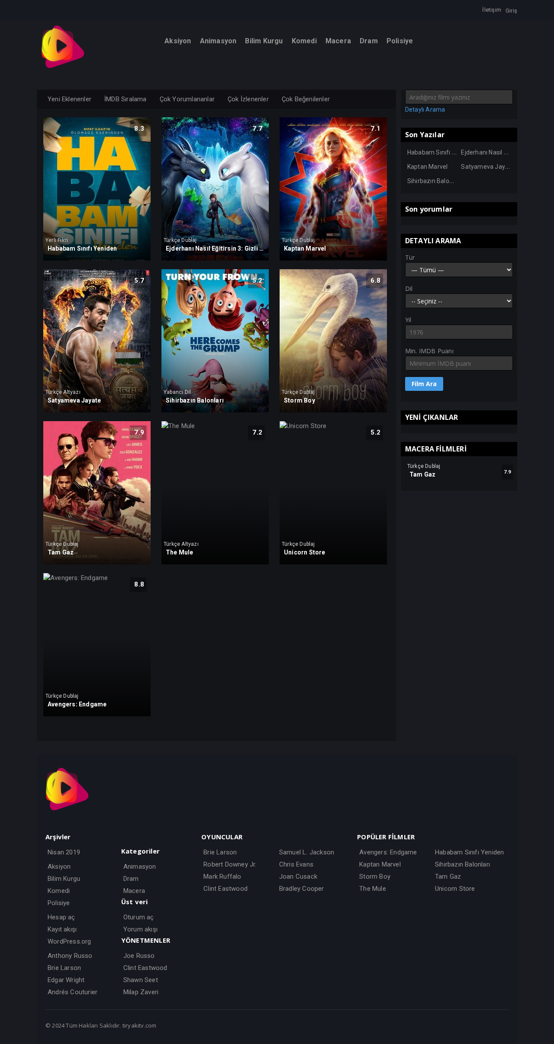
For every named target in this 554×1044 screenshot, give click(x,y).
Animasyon (139, 866)
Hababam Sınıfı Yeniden (441, 152)
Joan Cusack (298, 876)
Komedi (59, 891)
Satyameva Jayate (487, 166)
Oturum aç (138, 917)
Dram (131, 879)
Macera (134, 891)
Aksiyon (59, 866)
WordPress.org (69, 941)
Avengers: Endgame (388, 852)
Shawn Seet (140, 980)
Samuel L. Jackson (306, 852)
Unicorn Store (455, 889)
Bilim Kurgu (64, 879)
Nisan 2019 (64, 852)
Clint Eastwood (145, 968)
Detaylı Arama (425, 109)
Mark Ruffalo (222, 876)
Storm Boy (374, 876)
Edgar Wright (66, 980)
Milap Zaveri (140, 992)
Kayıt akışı (62, 929)
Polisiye (59, 903)
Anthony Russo (70, 956)
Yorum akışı (140, 929)
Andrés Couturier (72, 992)
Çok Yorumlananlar (187, 99)
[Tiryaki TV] (62, 66)
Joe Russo (139, 956)
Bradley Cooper (301, 889)
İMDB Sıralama (125, 99)
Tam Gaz (448, 876)
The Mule (372, 889)
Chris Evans (296, 864)
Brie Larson (64, 968)
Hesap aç (61, 917)
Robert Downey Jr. (229, 864)
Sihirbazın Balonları (434, 180)
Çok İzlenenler (248, 99)
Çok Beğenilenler (306, 99)
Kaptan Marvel (427, 166)
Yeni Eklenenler (69, 99)
